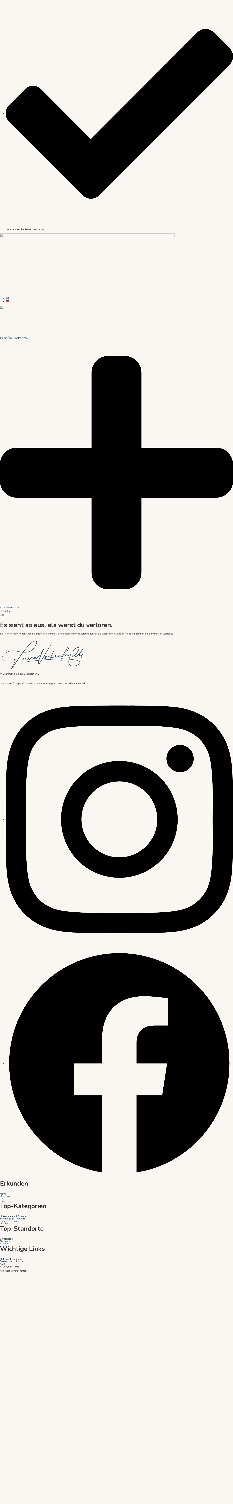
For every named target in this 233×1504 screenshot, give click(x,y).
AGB (2, 1264)
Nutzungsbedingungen (12, 1259)
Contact (4, 1198)
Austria (4, 1244)
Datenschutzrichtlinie (11, 1261)
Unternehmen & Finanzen (13, 1216)
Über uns (12, 338)
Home (3, 338)
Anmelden (6, 611)
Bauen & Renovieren (11, 1221)
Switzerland (6, 1239)
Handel (4, 1223)
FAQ (2, 1201)
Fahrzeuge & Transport (12, 1219)
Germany (5, 1241)
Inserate (23, 338)
